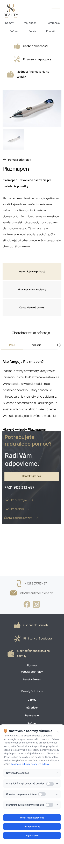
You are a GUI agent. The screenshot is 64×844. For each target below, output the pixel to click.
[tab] (12, 345)
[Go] (17, 46)
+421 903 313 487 (19, 487)
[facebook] (27, 604)
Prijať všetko (32, 835)
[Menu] (56, 11)
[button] (32, 271)
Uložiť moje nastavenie (32, 817)
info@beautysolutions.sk (36, 593)
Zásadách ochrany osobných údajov (30, 764)
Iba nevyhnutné (32, 826)
